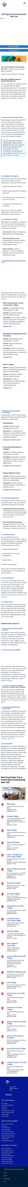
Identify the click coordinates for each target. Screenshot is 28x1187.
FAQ (5, 1181)
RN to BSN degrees (13, 700)
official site (9, 517)
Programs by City (13, 50)
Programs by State (13, 46)
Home (5, 1172)
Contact (5, 1175)
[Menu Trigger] (24, 3)
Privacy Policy (7, 1178)
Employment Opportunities (12, 440)
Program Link (7, 326)
